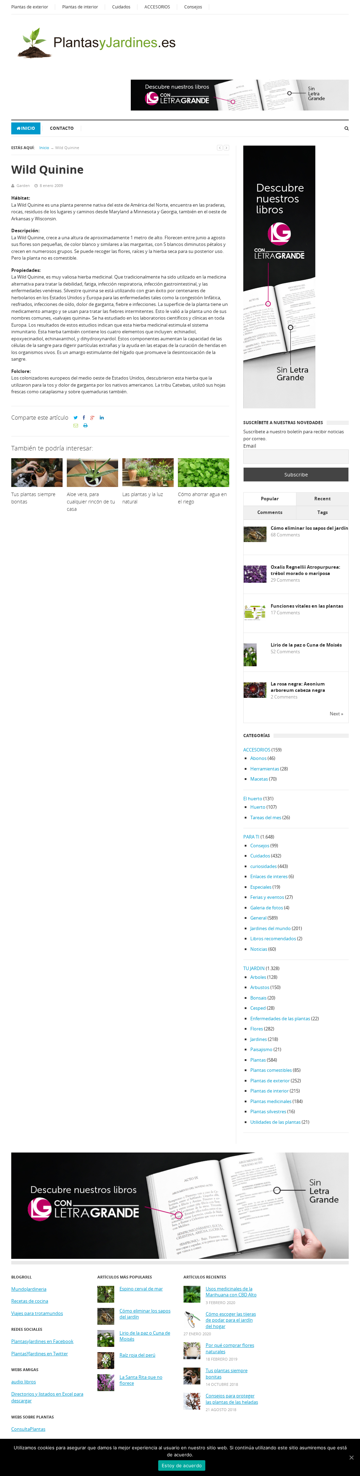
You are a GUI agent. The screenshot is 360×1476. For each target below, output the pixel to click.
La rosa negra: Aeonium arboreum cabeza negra (298, 687)
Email (249, 445)
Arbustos (259, 987)
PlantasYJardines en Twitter (39, 1353)
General (258, 918)
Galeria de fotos (266, 907)
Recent (322, 498)
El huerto (252, 798)
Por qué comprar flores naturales (230, 1348)
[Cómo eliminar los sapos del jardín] (255, 540)
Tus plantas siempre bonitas (227, 1374)
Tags (322, 512)
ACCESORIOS (157, 7)
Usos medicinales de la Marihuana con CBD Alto (231, 1292)
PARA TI (251, 837)
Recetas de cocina (29, 1301)
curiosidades (263, 866)
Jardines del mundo (270, 928)
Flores (256, 1029)
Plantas (258, 1060)
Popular (270, 498)
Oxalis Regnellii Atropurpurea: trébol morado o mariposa (305, 570)
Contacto (62, 128)
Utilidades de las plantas (275, 1122)
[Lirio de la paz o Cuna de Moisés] (250, 665)
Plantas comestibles (271, 1070)
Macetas (259, 779)
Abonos (258, 758)
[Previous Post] (220, 147)
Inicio (28, 128)
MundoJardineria (28, 1289)
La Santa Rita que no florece (141, 1380)
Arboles (258, 977)
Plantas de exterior (29, 7)
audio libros (23, 1381)
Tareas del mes (265, 817)
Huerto (257, 807)
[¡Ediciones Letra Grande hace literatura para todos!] (240, 109)
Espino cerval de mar (141, 1289)
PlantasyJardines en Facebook (42, 1341)
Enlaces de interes (269, 876)
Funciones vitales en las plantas (307, 606)
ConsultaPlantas (28, 1429)
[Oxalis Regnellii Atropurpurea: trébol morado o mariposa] (255, 581)
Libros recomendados (273, 938)
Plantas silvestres (268, 1111)
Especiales (260, 887)
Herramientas (264, 769)
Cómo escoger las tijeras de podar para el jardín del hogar (231, 1320)
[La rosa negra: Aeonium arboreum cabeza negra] (255, 696)
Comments (269, 512)
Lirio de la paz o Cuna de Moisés (306, 645)
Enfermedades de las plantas (280, 1018)
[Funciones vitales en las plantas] (255, 619)
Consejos (193, 7)
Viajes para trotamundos (37, 1313)
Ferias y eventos (267, 897)
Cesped (258, 1008)
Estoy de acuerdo (182, 1465)
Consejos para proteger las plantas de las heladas (232, 1399)
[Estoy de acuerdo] (351, 1457)
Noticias (258, 949)
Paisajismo (261, 1049)
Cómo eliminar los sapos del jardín (309, 528)
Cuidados (121, 7)
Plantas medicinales (270, 1101)
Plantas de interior (80, 7)
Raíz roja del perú (137, 1355)
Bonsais (258, 998)
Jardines (258, 1039)
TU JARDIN (254, 968)
